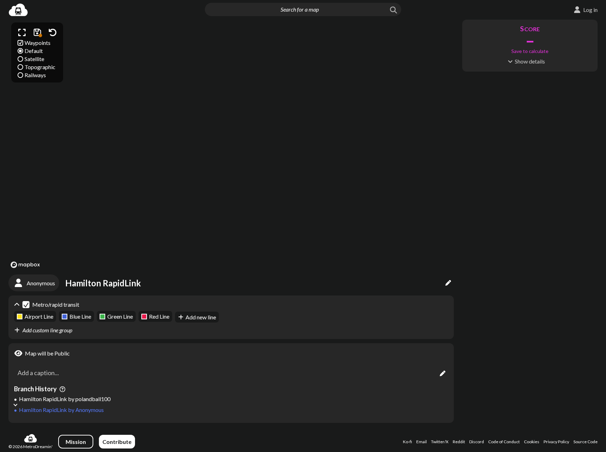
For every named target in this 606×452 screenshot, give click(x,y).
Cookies (531, 441)
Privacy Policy (556, 441)
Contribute (117, 441)
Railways (35, 75)
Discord (476, 441)
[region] (231, 145)
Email (421, 441)
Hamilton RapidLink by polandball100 (64, 399)
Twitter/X (440, 441)
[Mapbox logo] (25, 265)
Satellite (34, 58)
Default (34, 50)
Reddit (459, 441)
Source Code (585, 441)
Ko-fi (407, 441)
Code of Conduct (504, 441)
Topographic (40, 67)
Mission (76, 441)
